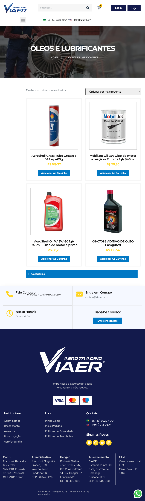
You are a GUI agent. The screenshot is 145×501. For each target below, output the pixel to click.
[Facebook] (89, 443)
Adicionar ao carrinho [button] (54, 173)
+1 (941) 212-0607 (81, 20)
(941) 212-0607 (53, 294)
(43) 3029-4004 (35, 294)
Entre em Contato (98, 292)
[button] (23, 20)
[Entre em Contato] (79, 294)
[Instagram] (95, 443)
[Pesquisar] (88, 7)
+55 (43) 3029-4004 (56, 20)
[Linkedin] (109, 443)
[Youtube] (102, 443)
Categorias (38, 274)
